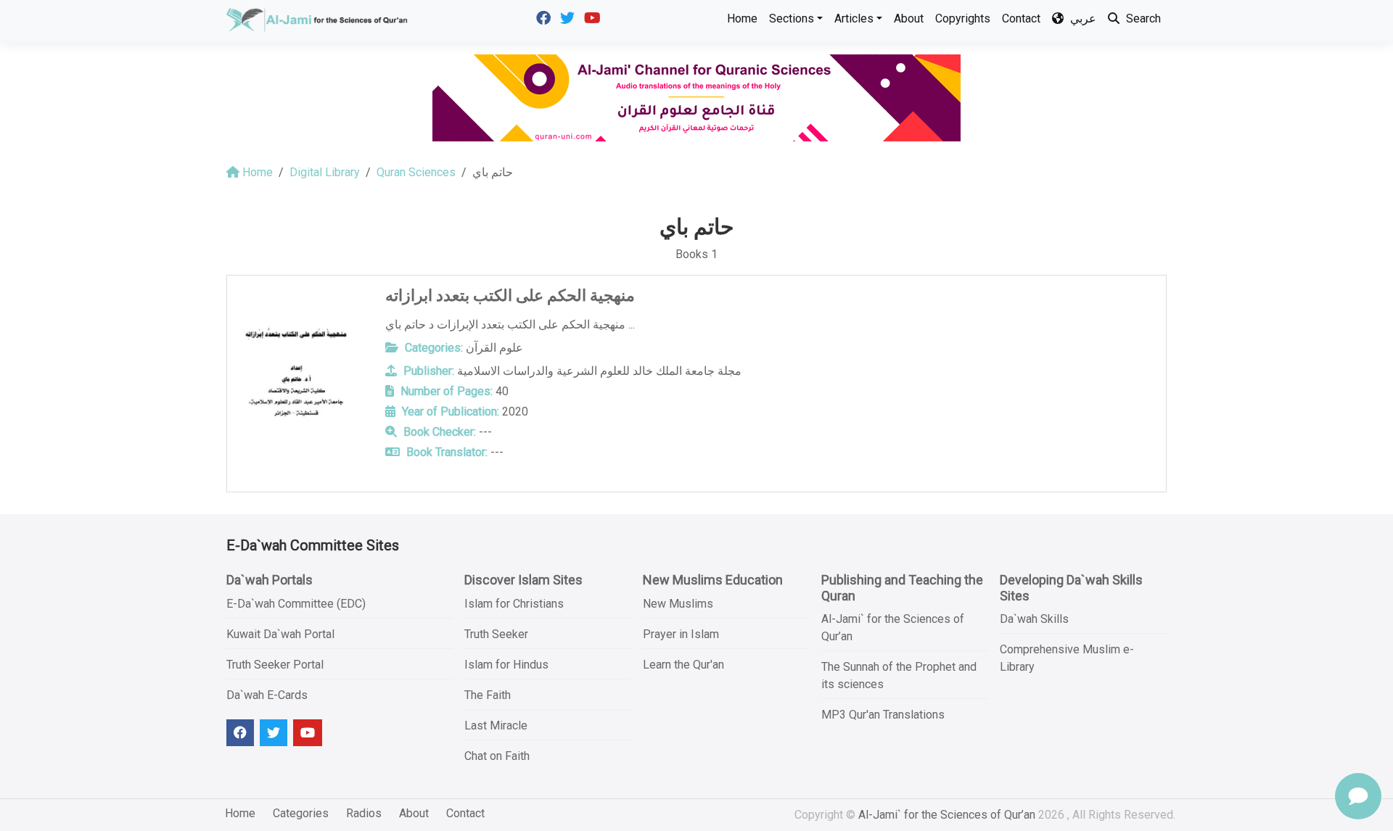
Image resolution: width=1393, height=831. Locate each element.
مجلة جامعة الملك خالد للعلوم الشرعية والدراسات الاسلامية (599, 371)
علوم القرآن (494, 348)
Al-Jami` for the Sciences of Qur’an (946, 815)
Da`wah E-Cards (267, 695)
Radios (364, 813)
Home (742, 18)
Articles (854, 18)
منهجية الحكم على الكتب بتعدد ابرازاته (510, 295)
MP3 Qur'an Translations (883, 715)
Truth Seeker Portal (275, 664)
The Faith (487, 695)
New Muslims (678, 604)
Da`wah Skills (1034, 619)
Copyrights (962, 18)
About (909, 18)
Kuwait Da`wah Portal (280, 634)
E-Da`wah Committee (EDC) (296, 604)
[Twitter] (569, 17)
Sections (791, 18)
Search (1142, 18)
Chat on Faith (497, 756)
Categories (301, 813)
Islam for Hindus (506, 664)
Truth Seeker (496, 634)
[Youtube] (594, 17)
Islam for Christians (514, 604)
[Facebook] (545, 17)
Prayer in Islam (681, 634)
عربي (1081, 18)
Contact (1021, 18)
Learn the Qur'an (683, 664)
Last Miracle (495, 725)
